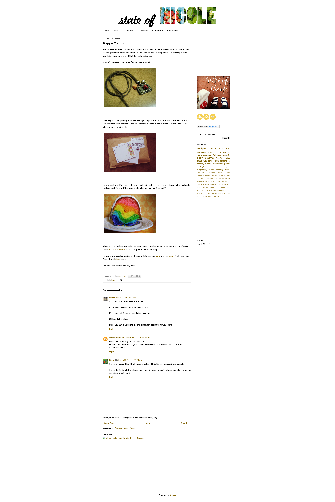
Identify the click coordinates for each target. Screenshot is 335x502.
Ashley (112, 298)
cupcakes (212, 148)
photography (211, 190)
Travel (215, 167)
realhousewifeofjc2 (117, 338)
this (117, 259)
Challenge (211, 173)
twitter (220, 193)
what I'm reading (203, 196)
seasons (223, 161)
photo (213, 170)
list (229, 152)
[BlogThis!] (132, 276)
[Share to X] (134, 276)
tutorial (214, 193)
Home (106, 30)
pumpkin (220, 190)
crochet (206, 184)
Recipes (129, 30)
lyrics (203, 190)
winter (226, 170)
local (228, 187)
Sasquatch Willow (117, 250)
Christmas (213, 152)
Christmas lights (223, 173)
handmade (212, 187)
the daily (222, 148)
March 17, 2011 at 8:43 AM (126, 298)
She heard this (217, 164)
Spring (224, 178)
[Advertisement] (166, 460)
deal (211, 184)
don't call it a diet (220, 184)
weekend (227, 193)
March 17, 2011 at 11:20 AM (138, 338)
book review (210, 181)
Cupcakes (143, 30)
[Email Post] (120, 280)
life (209, 170)
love (198, 190)
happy (113, 280)
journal (223, 187)
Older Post (185, 423)
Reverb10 (208, 167)
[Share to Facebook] (137, 276)
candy (219, 181)
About (117, 30)
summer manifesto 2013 (218, 158)
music (199, 155)
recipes (201, 148)
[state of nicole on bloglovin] (208, 128)
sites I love (207, 193)
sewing (199, 193)
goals (226, 164)
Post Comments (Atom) (125, 428)
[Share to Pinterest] (139, 276)
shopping (219, 170)
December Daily (209, 155)
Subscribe (157, 30)
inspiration (201, 158)
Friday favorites (205, 164)
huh (218, 187)
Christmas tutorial (203, 176)
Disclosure (172, 30)
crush (219, 155)
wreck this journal (215, 196)
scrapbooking (213, 161)
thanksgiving (202, 161)
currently (226, 155)
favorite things (202, 187)
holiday (222, 152)
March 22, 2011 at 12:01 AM (130, 360)
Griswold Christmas (218, 176)
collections (226, 181)
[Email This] (129, 276)
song (158, 256)
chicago (222, 167)
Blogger (172, 495)
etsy (228, 184)
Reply (111, 329)
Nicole (111, 360)
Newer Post (109, 423)
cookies (200, 184)
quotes (227, 190)
